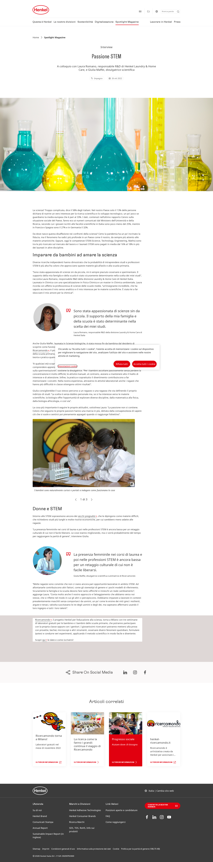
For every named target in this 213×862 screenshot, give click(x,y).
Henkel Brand (40, 816)
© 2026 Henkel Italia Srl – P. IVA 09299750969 (53, 856)
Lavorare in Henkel (161, 22)
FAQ (108, 816)
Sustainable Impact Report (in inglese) (48, 835)
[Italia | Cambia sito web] (157, 11)
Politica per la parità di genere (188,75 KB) (140, 848)
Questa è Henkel (42, 22)
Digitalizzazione (104, 22)
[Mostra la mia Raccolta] (148, 11)
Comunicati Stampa (43, 822)
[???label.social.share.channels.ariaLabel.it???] (125, 672)
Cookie (116, 848)
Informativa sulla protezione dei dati (94, 848)
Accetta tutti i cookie (144, 364)
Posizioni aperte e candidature (121, 810)
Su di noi (37, 810)
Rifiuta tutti (122, 364)
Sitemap (36, 848)
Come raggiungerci (116, 822)
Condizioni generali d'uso (63, 848)
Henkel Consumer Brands (82, 816)
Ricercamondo (40, 350)
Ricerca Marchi (76, 822)
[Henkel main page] (41, 10)
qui (44, 639)
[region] (107, 357)
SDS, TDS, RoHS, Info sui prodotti (81, 829)
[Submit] (178, 12)
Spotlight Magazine (127, 22)
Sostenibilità (85, 22)
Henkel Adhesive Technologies (85, 810)
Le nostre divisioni (65, 22)
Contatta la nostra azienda (158, 806)
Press (177, 22)
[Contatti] (140, 11)
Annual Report (40, 827)
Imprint (45, 848)
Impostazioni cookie (67, 366)
